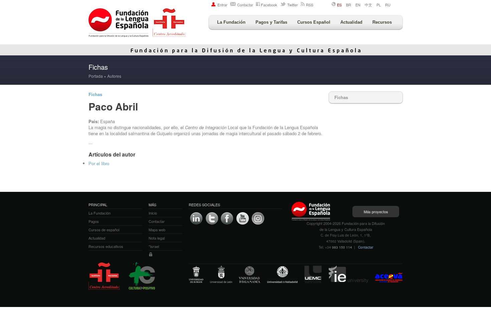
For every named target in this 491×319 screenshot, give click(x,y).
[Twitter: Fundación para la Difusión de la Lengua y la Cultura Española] (211, 218)
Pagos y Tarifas (271, 22)
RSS (309, 4)
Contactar (245, 4)
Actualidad (351, 22)
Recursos (382, 22)
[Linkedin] (196, 218)
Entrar (222, 4)
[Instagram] (258, 218)
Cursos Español (313, 22)
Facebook (269, 4)
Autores (114, 76)
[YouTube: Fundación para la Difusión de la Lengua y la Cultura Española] (242, 218)
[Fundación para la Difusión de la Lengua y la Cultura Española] (137, 23)
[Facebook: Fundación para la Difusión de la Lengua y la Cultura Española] (227, 218)
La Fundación (231, 22)
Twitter (292, 4)
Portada (96, 76)
